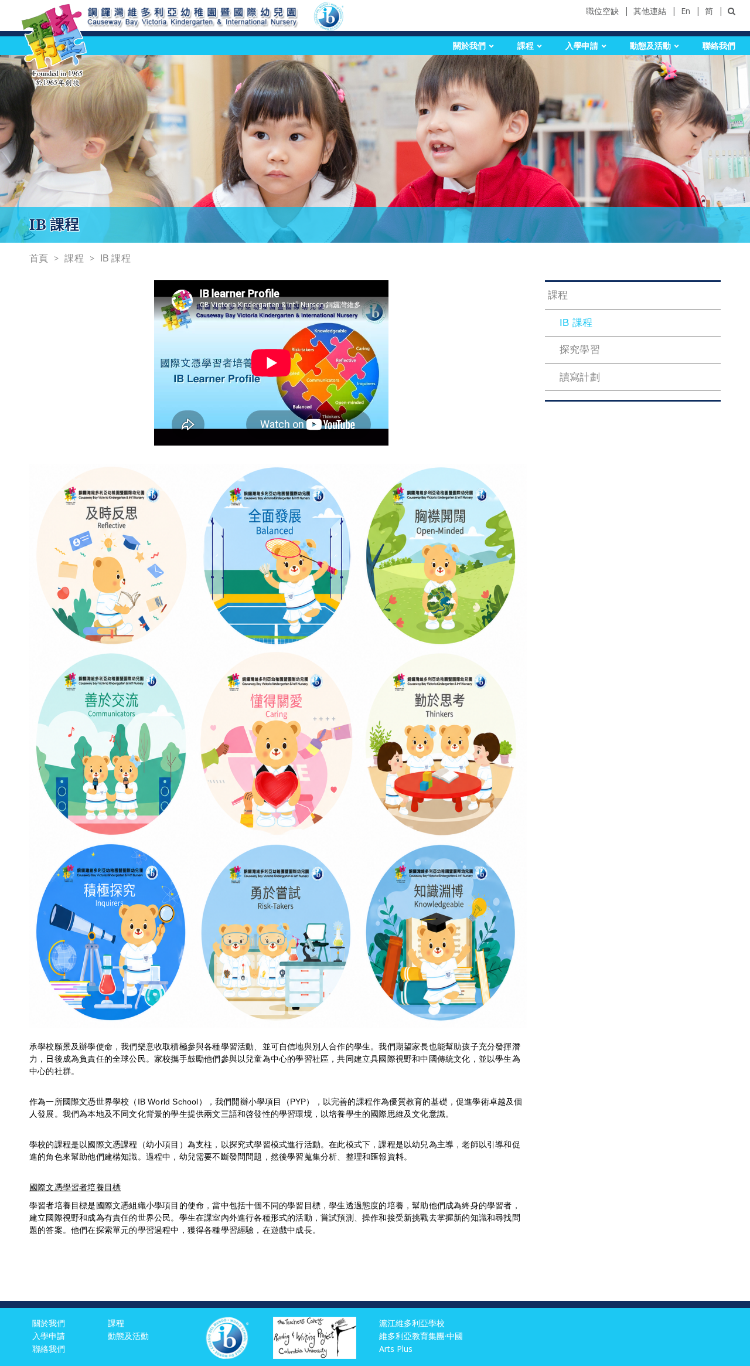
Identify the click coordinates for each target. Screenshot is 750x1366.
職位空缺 (602, 10)
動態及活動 (650, 46)
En (685, 10)
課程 (525, 46)
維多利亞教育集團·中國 (421, 1335)
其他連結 (649, 10)
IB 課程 (115, 258)
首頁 (38, 258)
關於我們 (469, 46)
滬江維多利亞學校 (412, 1322)
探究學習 (580, 349)
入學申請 (581, 46)
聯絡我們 (719, 46)
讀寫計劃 (580, 377)
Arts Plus (395, 1348)
